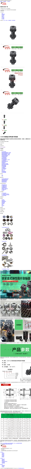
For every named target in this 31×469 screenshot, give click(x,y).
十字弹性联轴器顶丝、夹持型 (6, 159)
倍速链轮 (3, 203)
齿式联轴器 (3, 170)
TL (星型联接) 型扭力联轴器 (5, 194)
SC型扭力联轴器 (4, 195)
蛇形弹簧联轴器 (4, 172)
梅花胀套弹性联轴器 (4, 156)
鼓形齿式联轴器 (4, 171)
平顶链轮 (3, 205)
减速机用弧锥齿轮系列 (5, 179)
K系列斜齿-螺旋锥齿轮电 (5, 178)
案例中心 (3, 16)
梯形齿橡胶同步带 (4, 184)
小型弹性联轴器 (4, 157)
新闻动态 (1, 464)
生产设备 (3, 455)
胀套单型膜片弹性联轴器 (5, 164)
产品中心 (3, 15)
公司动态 (3, 17)
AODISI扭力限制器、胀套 (5, 227)
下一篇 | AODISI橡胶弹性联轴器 (17, 443)
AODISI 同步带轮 (4, 241)
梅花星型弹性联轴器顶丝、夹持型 (6, 152)
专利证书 (3, 453)
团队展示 (3, 454)
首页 (2, 13)
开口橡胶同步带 (4, 189)
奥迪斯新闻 (3, 465)
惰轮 (2, 204)
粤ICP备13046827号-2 (21, 468)
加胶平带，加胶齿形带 (5, 188)
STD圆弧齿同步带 (4, 186)
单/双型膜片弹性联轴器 (5, 163)
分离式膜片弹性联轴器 (5, 155)
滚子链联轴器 (3, 169)
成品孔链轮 (3, 200)
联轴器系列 (3, 14)
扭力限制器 (3, 462)
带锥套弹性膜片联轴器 (5, 161)
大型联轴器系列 (4, 160)
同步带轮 (3, 190)
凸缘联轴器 (3, 167)
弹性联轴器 (13, 20)
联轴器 (1, 1)
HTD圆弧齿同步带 (4, 185)
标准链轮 (3, 199)
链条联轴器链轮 (4, 201)
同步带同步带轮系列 (4, 461)
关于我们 (8, 1)
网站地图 (4, 1)
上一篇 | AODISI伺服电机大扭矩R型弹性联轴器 (6, 443)
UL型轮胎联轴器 (4, 168)
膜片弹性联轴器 (4, 151)
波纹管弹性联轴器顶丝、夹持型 (6, 153)
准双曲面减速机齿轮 (4, 180)
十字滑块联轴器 (4, 166)
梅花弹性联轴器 (4, 165)
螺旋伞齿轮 (3, 460)
